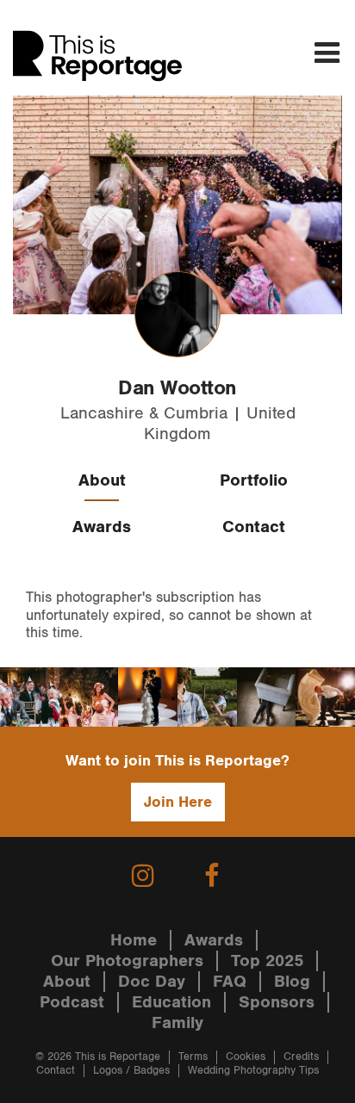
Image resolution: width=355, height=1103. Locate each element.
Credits (301, 1056)
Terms (193, 1056)
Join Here (178, 802)
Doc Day (151, 981)
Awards (101, 527)
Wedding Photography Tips (253, 1070)
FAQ (229, 981)
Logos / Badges (131, 1070)
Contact (253, 527)
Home (133, 940)
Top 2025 (267, 961)
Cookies (245, 1056)
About (102, 480)
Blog (292, 981)
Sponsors (277, 1002)
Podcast (72, 1002)
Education (171, 1002)
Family (177, 1023)
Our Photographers (127, 961)
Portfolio (254, 480)
